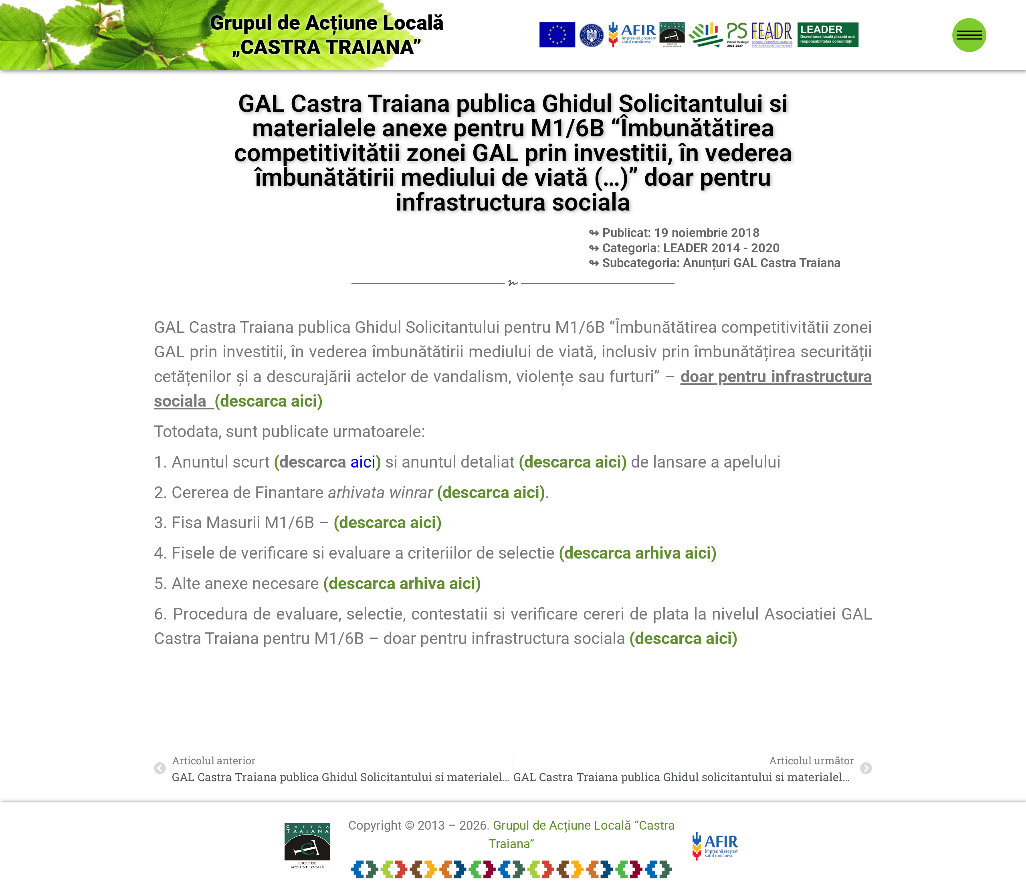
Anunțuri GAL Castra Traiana (762, 262)
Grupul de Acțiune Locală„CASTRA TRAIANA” (327, 34)
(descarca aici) (491, 492)
